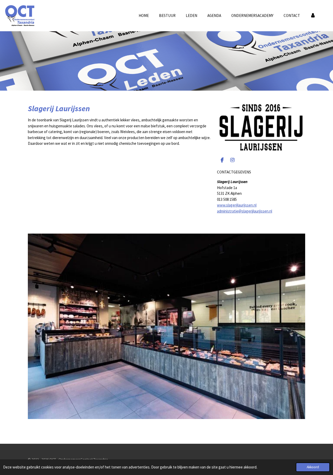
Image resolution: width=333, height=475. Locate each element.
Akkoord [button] (313, 467)
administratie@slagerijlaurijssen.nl (244, 211)
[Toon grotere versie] (261, 127)
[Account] (313, 15)
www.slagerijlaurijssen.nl (237, 205)
